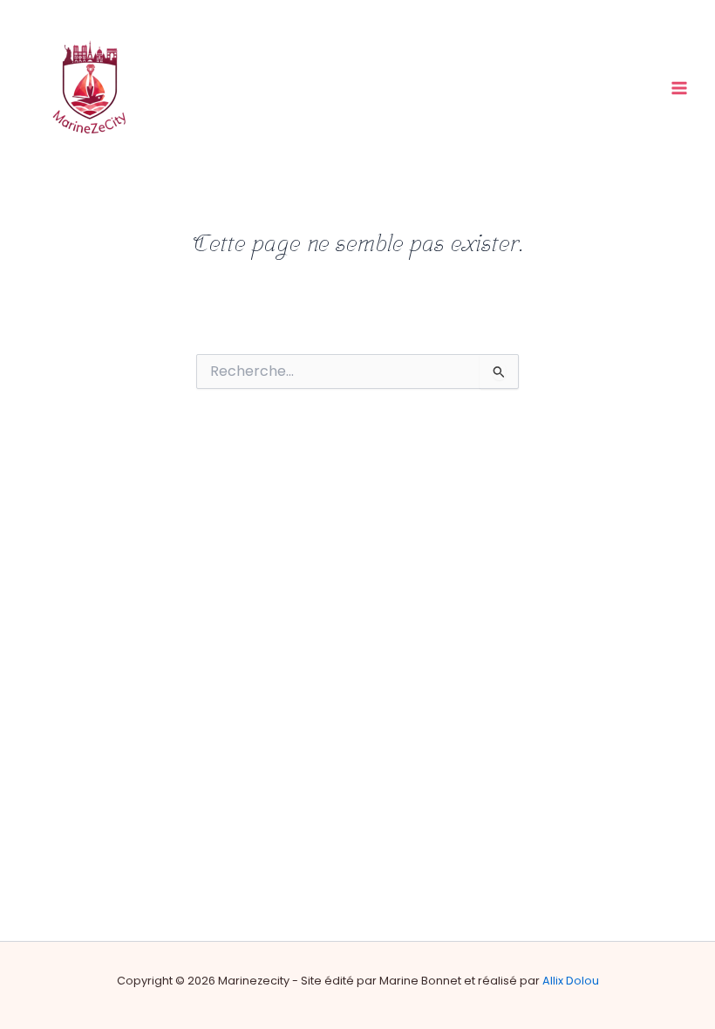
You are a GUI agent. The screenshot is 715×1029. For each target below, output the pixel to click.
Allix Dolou (570, 980)
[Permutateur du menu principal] (679, 88)
